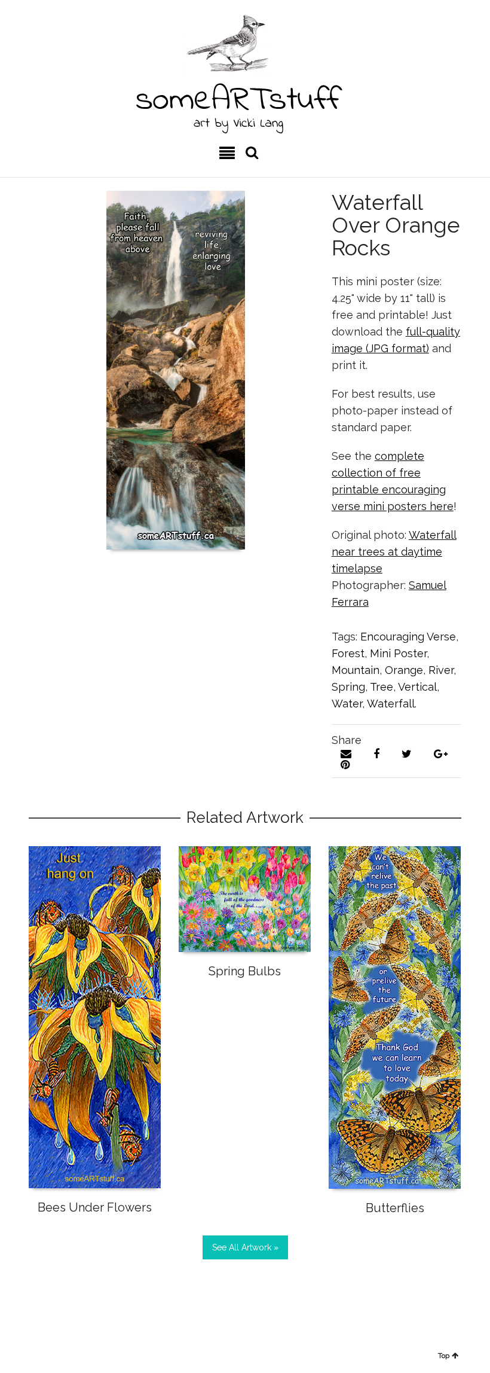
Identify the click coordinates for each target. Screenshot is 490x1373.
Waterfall (391, 703)
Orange (404, 670)
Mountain (355, 670)
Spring (348, 687)
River (441, 670)
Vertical (417, 687)
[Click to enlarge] (175, 370)
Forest (348, 653)
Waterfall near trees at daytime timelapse (394, 552)
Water (347, 703)
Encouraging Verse (408, 636)
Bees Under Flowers (95, 1207)
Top (443, 1355)
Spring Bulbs (245, 971)
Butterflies (395, 1208)
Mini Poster (398, 653)
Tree (381, 687)
